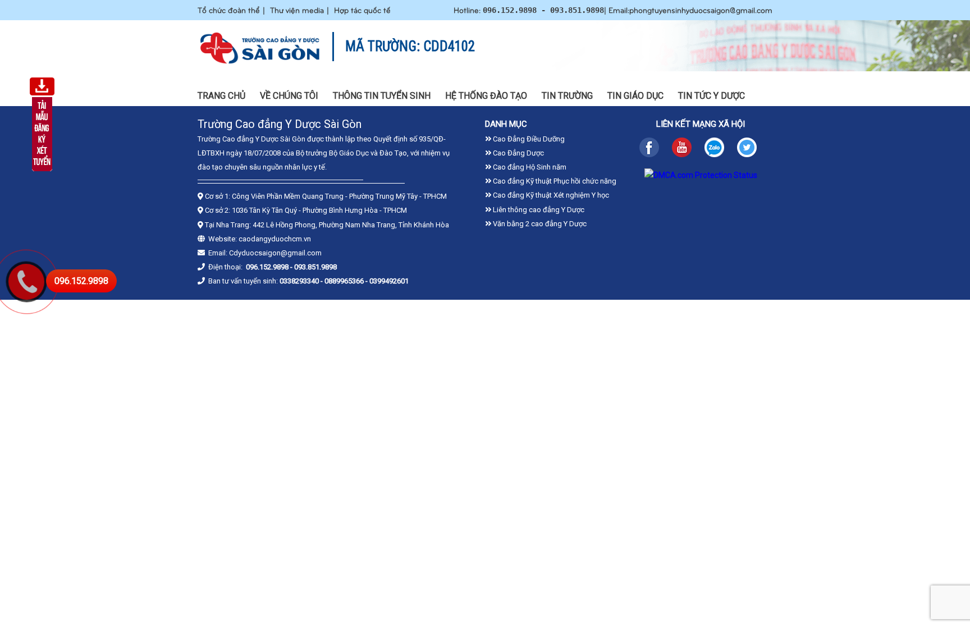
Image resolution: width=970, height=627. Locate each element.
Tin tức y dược (711, 95)
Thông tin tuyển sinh (382, 95)
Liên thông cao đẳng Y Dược (537, 209)
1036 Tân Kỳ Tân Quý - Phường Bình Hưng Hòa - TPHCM (319, 210)
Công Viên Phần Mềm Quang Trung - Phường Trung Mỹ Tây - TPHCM (339, 196)
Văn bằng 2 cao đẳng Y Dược (539, 223)
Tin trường (567, 95)
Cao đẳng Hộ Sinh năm (528, 167)
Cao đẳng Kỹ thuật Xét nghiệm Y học (550, 195)
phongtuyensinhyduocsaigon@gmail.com (700, 10)
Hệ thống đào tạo (486, 95)
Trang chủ (221, 95)
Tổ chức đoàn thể (229, 10)
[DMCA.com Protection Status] (700, 175)
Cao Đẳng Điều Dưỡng (528, 139)
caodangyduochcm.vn (275, 239)
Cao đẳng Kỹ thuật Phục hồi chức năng (553, 181)
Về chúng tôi (289, 95)
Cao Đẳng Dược (517, 153)
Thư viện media (297, 10)
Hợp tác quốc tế (362, 10)
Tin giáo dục (635, 95)
